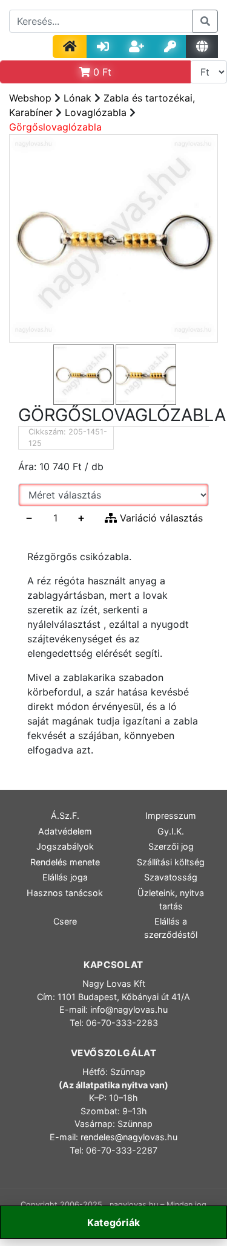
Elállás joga (65, 877)
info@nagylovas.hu (129, 1009)
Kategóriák (113, 1222)
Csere (65, 921)
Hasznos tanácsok (65, 893)
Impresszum (170, 815)
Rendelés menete (65, 862)
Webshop (30, 98)
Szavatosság (170, 877)
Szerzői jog (171, 846)
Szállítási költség (171, 862)
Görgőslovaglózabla (55, 127)
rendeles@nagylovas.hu (129, 1137)
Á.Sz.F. (65, 815)
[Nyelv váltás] (202, 46)
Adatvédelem (65, 831)
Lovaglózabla (96, 112)
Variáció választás (160, 518)
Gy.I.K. (170, 831)
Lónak (77, 98)
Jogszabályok (65, 846)
